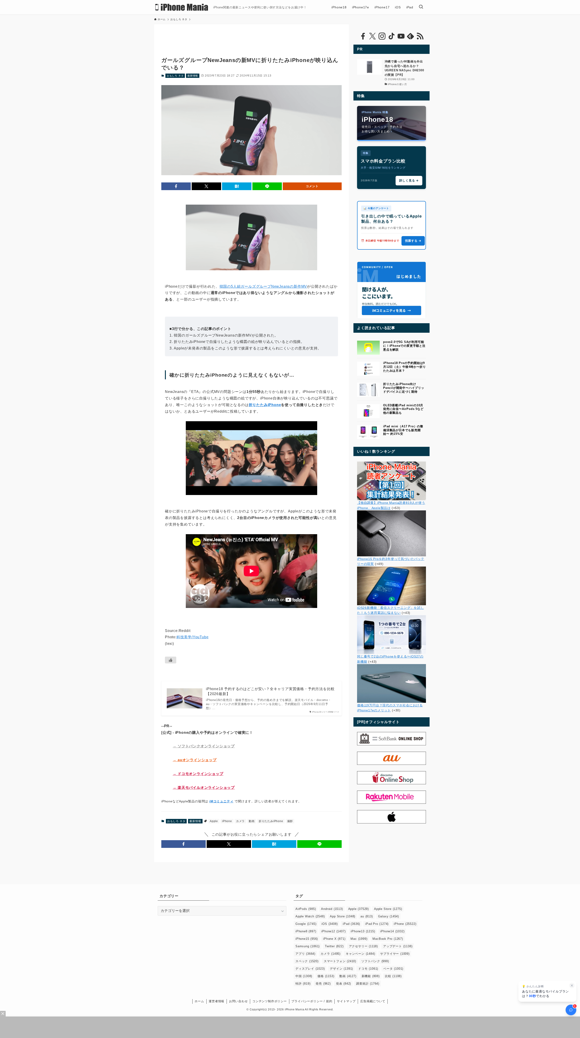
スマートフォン (340, 961)
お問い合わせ (238, 1001)
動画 (252, 821)
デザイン (341, 968)
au (366, 916)
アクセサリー (363, 946)
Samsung (307, 946)
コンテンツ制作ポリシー (269, 1001)
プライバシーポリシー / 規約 (311, 1001)
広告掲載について (372, 1001)
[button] (176, 186)
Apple (214, 821)
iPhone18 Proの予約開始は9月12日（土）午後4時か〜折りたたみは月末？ (404, 366)
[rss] (420, 36)
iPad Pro (377, 924)
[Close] (3, 1013)
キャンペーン (360, 953)
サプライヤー (394, 953)
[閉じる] (572, 985)
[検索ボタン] (421, 7)
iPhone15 (306, 938)
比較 (393, 976)
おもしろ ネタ (175, 75)
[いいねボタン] (170, 660)
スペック (307, 961)
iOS (329, 924)
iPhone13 (363, 931)
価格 (325, 976)
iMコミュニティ (221, 801)
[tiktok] (391, 36)
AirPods (305, 909)
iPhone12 (333, 931)
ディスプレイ (310, 968)
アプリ (305, 953)
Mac (358, 938)
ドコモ (368, 968)
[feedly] (410, 36)
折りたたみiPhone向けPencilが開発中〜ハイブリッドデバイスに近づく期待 (403, 387)
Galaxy (388, 916)
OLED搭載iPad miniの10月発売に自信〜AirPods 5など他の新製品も (403, 409)
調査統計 (367, 983)
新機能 (371, 976)
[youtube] (401, 36)
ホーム (199, 1001)
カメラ (240, 821)
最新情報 (192, 75)
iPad (351, 924)
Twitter (334, 946)
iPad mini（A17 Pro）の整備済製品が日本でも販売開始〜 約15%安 (403, 430)
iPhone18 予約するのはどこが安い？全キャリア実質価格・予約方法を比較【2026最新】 (270, 691)
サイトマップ (346, 1001)
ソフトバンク (375, 961)
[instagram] (382, 36)
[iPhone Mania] (182, 7)
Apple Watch (310, 916)
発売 (323, 983)
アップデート (397, 946)
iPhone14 (392, 931)
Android (332, 909)
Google (305, 924)
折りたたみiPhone (265, 405)
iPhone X (334, 938)
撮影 (290, 821)
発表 (343, 983)
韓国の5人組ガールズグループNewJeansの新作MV (263, 286)
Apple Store (388, 909)
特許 (302, 983)
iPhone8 (305, 931)
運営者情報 (216, 1001)
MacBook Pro (387, 938)
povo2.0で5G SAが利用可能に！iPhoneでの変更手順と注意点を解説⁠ (404, 345)
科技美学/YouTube (192, 637)
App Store (342, 916)
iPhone (227, 821)
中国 (303, 976)
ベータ (393, 968)
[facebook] (363, 36)
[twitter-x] (372, 36)
